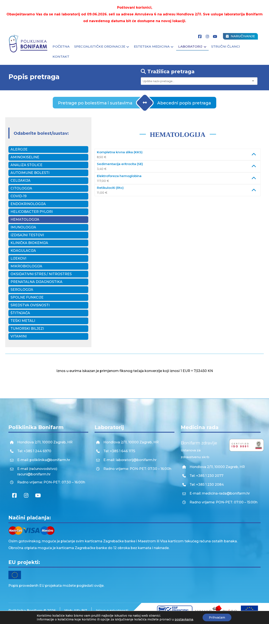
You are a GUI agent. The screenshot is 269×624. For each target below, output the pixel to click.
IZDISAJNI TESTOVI (27, 235)
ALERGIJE (19, 149)
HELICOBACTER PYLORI (32, 212)
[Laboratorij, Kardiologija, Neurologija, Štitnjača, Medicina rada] (28, 44)
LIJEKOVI (18, 258)
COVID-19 (18, 196)
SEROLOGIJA (22, 290)
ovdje (99, 586)
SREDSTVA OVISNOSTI (30, 305)
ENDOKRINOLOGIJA (28, 204)
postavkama (184, 619)
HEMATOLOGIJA (25, 219)
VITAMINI (19, 336)
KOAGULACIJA (23, 251)
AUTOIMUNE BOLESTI (30, 173)
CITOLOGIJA (21, 188)
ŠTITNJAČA (20, 313)
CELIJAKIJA (20, 181)
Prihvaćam (217, 617)
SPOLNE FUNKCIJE (27, 297)
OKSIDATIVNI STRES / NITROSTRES (41, 274)
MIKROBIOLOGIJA (26, 266)
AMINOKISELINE (25, 157)
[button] (200, 36)
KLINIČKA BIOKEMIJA (29, 243)
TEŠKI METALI (23, 321)
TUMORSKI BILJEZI (27, 329)
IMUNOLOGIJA (23, 227)
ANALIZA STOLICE (26, 165)
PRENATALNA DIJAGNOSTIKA (36, 282)
